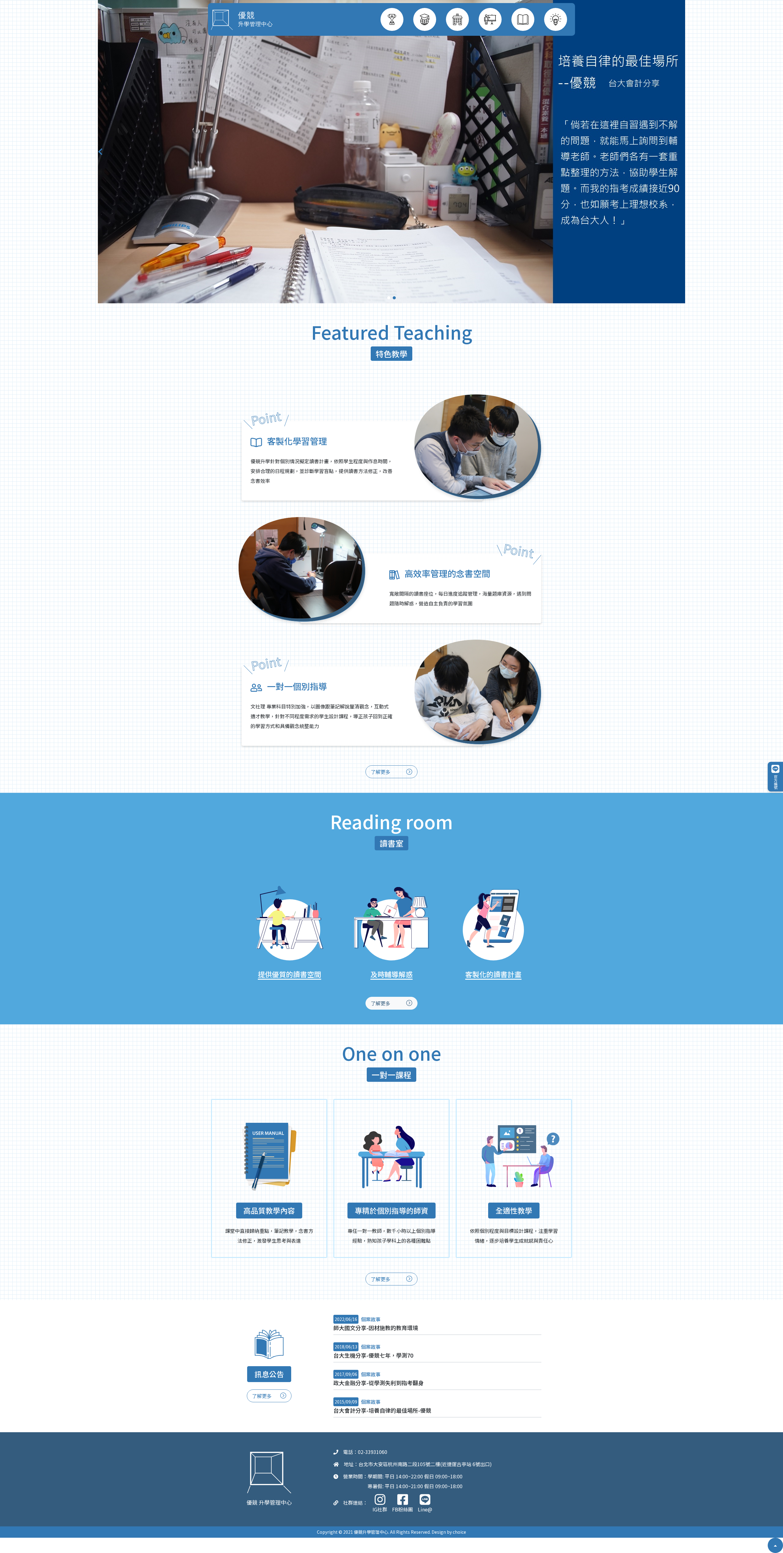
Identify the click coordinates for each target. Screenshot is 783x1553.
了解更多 (381, 771)
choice (459, 1532)
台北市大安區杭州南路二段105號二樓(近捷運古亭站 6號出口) (425, 1464)
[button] (388, 297)
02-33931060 (372, 1451)
